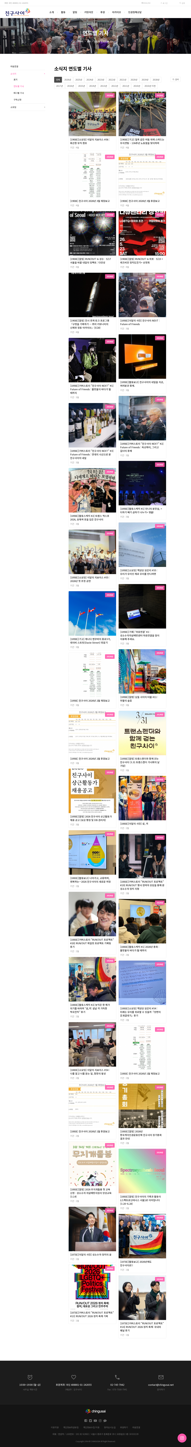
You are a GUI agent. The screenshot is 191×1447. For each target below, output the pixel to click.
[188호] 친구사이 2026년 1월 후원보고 (90, 1131)
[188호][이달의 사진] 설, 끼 (134, 823)
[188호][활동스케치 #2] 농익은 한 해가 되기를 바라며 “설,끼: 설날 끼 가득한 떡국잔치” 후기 (90, 1008)
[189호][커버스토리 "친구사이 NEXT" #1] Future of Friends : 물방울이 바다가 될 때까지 (92, 389)
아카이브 (116, 12)
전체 (58, 79)
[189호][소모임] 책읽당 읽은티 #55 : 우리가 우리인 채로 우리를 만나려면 (138, 572)
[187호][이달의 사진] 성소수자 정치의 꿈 (90, 1254)
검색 (183, 3)
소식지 (97, 41)
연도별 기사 (108, 41)
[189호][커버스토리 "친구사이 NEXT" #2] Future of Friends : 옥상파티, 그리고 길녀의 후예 (142, 447)
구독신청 (17, 99)
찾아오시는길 (110, 1427)
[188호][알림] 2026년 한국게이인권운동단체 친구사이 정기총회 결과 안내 (141, 1135)
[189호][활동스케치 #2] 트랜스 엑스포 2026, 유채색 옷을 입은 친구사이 (89, 517)
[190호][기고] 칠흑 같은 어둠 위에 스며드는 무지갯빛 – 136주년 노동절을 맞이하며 (142, 141)
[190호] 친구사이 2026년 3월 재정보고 (90, 201)
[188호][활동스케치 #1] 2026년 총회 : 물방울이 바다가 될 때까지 (139, 948)
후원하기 (124, 1427)
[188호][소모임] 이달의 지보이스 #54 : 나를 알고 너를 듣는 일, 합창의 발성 (90, 1071)
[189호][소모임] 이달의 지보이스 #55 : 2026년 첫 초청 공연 (90, 579)
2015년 (81, 85)
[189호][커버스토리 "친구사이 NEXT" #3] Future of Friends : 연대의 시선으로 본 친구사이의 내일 (92, 454)
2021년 (123, 79)
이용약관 (55, 1427)
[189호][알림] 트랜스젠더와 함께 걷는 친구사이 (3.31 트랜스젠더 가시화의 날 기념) (140, 762)
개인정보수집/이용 (91, 1427)
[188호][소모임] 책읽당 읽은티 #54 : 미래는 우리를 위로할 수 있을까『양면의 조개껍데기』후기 (140, 1012)
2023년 (100, 79)
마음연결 (14, 66)
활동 (63, 12)
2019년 (145, 79)
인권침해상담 (135, 12)
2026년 (67, 79)
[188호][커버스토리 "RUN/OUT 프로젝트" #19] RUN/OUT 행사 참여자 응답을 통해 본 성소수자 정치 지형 (142, 885)
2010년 (136, 85)
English (146, 3)
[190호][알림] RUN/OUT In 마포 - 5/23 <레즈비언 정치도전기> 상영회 (141, 260)
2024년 (89, 79)
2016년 (70, 85)
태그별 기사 (19, 92)
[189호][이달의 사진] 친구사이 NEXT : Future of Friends (140, 322)
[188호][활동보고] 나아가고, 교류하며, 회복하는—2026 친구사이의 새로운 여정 (90, 879)
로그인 (165, 3)
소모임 (27, 107)
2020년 (134, 79)
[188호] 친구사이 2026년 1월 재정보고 (140, 1073)
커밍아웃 (88, 12)
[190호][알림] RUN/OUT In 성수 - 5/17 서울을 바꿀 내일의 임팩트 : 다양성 (90, 260)
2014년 (92, 85)
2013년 (103, 85)
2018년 (156, 79)
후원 (102, 12)
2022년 (111, 79)
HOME (81, 41)
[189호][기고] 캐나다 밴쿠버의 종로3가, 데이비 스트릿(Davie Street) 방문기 (90, 640)
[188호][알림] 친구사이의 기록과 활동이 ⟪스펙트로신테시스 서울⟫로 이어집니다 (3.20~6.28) (140, 1200)
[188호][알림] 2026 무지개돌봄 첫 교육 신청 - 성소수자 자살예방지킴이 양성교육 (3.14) (90, 1193)
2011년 (125, 85)
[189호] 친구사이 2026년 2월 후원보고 (90, 758)
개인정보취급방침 (71, 1427)
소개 (51, 12)
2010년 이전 (150, 85)
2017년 (59, 85)
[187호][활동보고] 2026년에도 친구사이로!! (136, 1263)
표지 (15, 79)
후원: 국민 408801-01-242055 (16, 3)
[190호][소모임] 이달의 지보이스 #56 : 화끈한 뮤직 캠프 (90, 141)
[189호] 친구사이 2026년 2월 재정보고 (90, 700)
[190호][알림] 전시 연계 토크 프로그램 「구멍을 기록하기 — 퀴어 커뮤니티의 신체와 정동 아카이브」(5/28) (89, 324)
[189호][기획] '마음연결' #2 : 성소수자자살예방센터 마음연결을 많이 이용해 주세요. (139, 635)
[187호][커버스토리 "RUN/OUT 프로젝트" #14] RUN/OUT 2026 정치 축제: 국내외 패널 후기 (142, 1326)
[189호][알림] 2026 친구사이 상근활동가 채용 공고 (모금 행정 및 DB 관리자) (91, 818)
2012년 (114, 85)
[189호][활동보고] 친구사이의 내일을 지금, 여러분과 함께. (142, 383)
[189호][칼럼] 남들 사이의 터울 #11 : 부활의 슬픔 (139, 698)
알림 (75, 12)
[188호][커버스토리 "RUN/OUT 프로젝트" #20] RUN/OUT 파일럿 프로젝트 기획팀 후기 (92, 943)
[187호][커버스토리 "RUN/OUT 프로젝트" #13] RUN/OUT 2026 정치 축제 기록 (92, 1314)
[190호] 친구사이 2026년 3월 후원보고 (140, 201)
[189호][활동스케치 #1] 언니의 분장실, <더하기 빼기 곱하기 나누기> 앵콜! (141, 510)
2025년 (78, 79)
